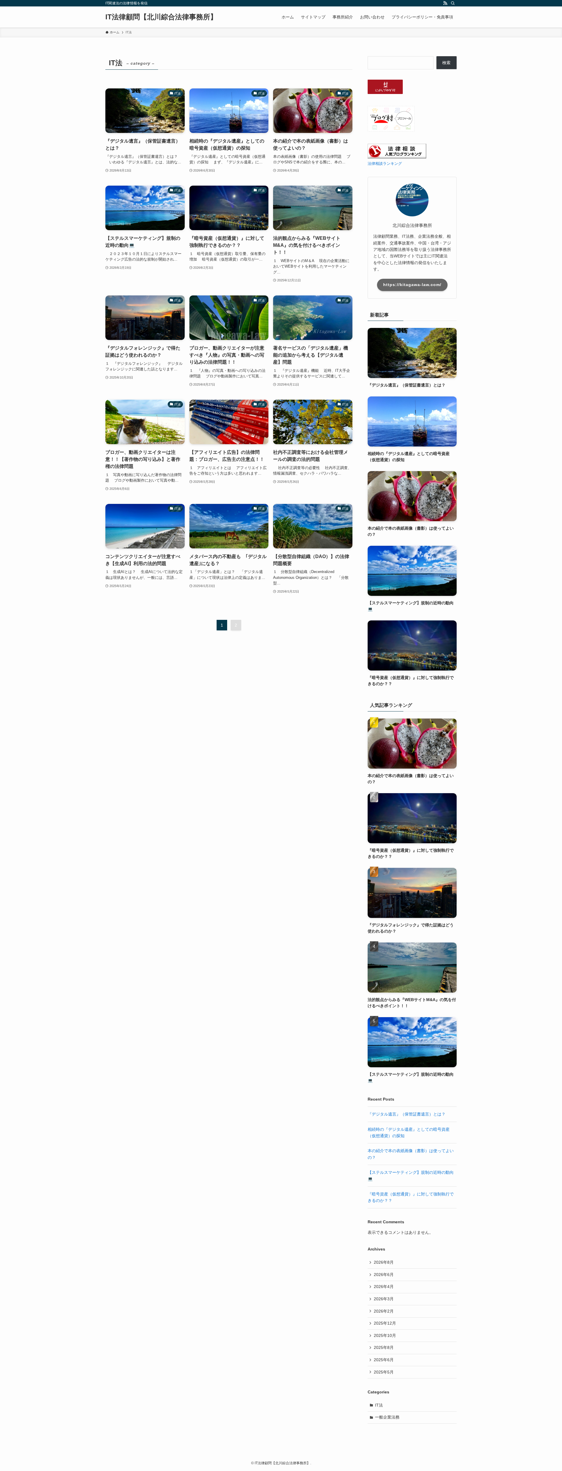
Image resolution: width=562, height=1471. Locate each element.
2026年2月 (384, 1311)
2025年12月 (385, 1323)
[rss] (445, 3)
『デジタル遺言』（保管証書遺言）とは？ (407, 1114)
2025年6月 (384, 1359)
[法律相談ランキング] (397, 157)
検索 (446, 62)
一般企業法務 (387, 1417)
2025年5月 (384, 1372)
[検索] (453, 3)
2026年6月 (384, 1274)
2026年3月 (384, 1298)
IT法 (379, 1405)
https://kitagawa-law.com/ (412, 284)
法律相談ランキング (385, 164)
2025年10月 (385, 1335)
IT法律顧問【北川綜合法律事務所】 (161, 16)
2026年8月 (384, 1262)
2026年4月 (384, 1286)
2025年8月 (384, 1347)
